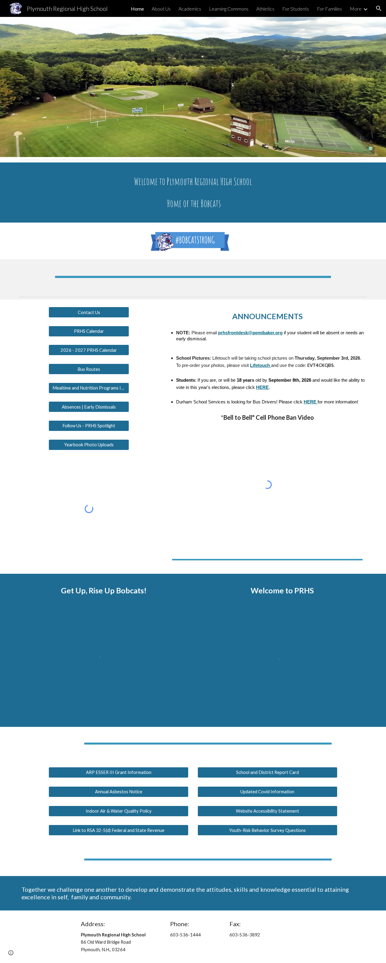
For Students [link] (295, 8)
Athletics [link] (265, 8)
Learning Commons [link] (228, 8)
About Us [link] (161, 8)
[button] (379, 8)
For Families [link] (329, 8)
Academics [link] (190, 8)
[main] (193, 192)
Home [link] (137, 8)
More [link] (356, 8)
